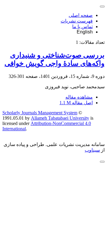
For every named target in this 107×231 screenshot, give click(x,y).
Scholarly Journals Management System (39, 112)
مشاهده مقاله (79, 97)
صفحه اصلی (81, 15)
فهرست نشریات (77, 20)
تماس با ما (82, 26)
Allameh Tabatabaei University (60, 118)
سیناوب (92, 150)
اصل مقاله (76, 102)
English (85, 31)
